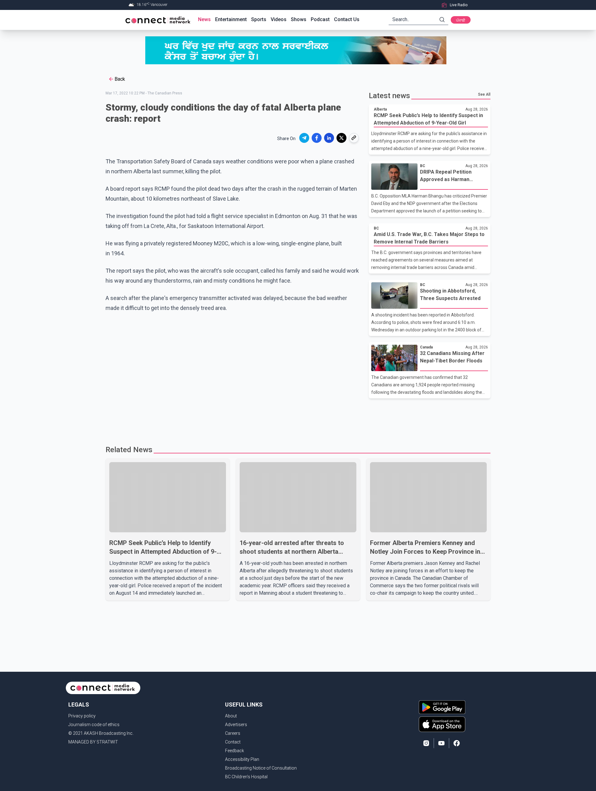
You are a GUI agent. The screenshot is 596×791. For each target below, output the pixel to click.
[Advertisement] (295, 419)
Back (120, 79)
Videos (279, 19)
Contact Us (346, 19)
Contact (233, 741)
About (231, 715)
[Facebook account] (457, 743)
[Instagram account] (426, 743)
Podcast (320, 19)
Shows (298, 19)
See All (484, 94)
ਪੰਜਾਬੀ (460, 20)
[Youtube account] (441, 743)
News (204, 19)
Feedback (234, 750)
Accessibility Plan (242, 759)
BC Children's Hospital (246, 776)
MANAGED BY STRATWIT (93, 741)
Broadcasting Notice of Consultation (261, 768)
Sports (258, 19)
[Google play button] (442, 707)
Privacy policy (82, 715)
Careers (232, 733)
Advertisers (236, 724)
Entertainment (231, 19)
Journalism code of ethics (94, 724)
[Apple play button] (442, 724)
